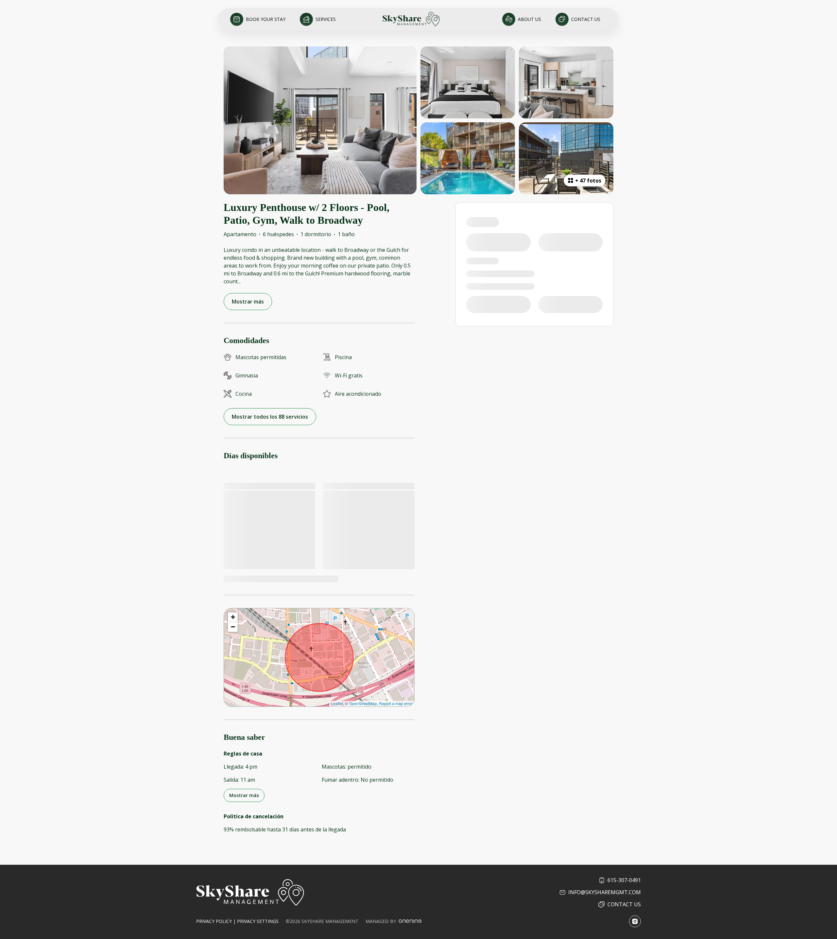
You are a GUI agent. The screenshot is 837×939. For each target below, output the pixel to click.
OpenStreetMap (363, 703)
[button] (233, 617)
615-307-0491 (624, 880)
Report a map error (396, 703)
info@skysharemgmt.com (604, 892)
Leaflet (337, 703)
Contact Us (624, 904)
